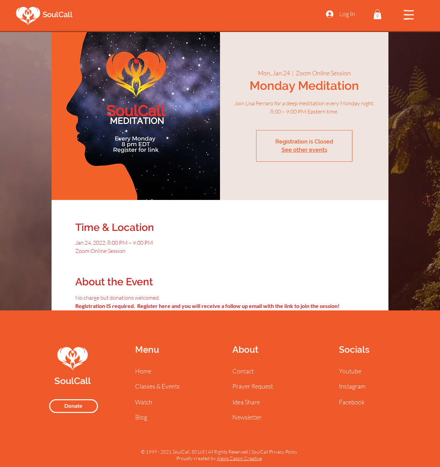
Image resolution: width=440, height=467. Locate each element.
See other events (304, 150)
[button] (377, 14)
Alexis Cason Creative (239, 458)
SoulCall (58, 14)
